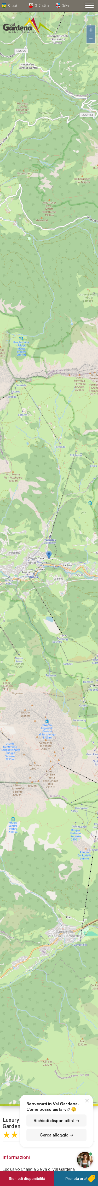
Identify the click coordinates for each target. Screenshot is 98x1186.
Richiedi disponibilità (27, 1179)
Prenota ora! (76, 1179)
